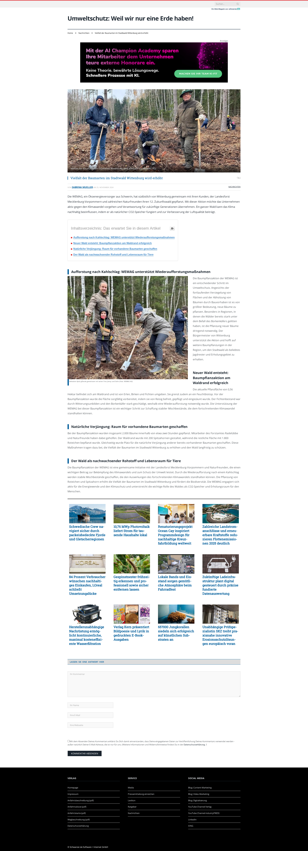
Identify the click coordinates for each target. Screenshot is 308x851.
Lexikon (131, 800)
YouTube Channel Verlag (199, 806)
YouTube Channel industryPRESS (203, 813)
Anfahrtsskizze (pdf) (77, 806)
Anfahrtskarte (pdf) (77, 813)
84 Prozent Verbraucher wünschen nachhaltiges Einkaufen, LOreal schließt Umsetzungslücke (87, 585)
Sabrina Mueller (82, 187)
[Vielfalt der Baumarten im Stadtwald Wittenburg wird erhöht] (154, 131)
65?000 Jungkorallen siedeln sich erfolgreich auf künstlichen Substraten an (176, 633)
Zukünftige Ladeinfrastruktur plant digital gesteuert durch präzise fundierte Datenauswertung (220, 585)
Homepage (73, 787)
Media (131, 787)
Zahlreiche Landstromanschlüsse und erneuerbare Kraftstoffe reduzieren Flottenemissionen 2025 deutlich (220, 534)
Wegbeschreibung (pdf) (79, 819)
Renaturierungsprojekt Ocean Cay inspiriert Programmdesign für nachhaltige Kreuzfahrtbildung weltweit (175, 534)
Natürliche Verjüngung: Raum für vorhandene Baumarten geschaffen (115, 248)
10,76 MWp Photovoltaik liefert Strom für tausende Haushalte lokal (132, 530)
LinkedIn (192, 819)
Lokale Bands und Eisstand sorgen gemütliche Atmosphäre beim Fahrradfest (175, 583)
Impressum (73, 794)
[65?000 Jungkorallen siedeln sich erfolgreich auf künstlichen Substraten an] (176, 614)
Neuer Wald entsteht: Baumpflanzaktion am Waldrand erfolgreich (112, 243)
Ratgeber (132, 806)
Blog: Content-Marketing (200, 787)
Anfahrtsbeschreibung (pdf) (81, 800)
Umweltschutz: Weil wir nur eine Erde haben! (130, 18)
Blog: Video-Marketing (198, 794)
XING (190, 825)
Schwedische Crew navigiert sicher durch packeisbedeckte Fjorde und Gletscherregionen (87, 532)
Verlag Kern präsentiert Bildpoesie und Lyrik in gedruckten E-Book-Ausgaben (131, 633)
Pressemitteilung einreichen (141, 794)
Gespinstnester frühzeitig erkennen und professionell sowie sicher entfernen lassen (132, 583)
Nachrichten (234, 186)
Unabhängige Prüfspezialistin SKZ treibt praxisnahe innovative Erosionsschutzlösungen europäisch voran (220, 635)
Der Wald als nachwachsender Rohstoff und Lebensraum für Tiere (113, 254)
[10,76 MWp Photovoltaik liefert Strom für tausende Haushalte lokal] (132, 513)
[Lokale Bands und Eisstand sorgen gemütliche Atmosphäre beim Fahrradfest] (176, 564)
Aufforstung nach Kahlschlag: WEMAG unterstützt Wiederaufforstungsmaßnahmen (124, 237)
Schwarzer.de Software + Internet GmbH (89, 847)
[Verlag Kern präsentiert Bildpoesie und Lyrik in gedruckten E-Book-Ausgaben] (132, 614)
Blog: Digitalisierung (197, 800)
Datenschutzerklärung (194, 744)
